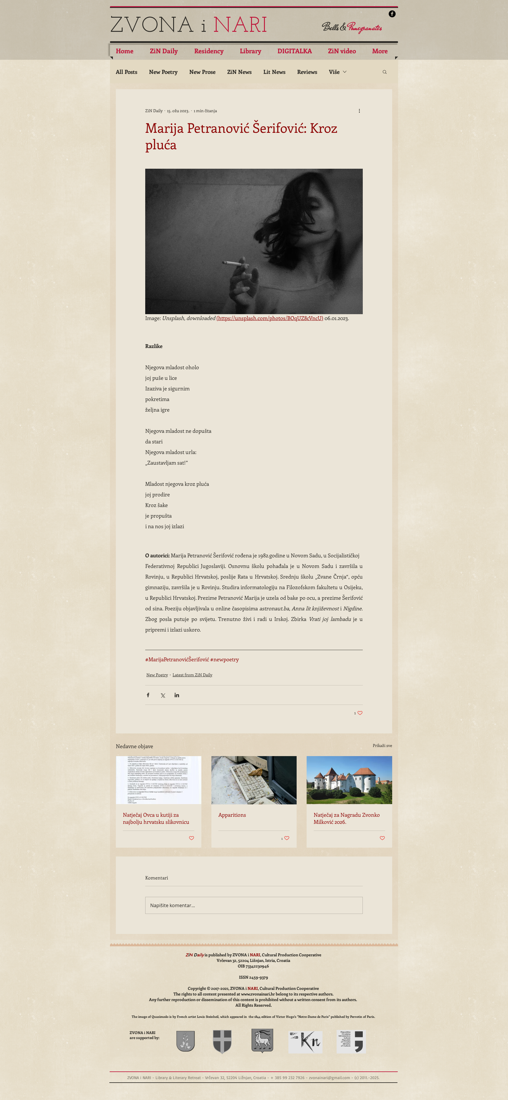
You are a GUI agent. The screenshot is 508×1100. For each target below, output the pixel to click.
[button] (384, 71)
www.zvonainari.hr (258, 994)
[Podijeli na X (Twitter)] (162, 695)
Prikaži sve (382, 745)
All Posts (126, 71)
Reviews (307, 71)
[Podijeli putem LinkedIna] (177, 695)
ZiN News (239, 71)
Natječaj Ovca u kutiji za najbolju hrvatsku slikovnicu (156, 818)
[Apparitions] (254, 780)
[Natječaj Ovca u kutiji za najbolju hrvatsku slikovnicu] (158, 780)
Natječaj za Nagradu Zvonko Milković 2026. (347, 818)
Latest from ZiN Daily (192, 674)
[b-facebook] (392, 13)
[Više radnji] (359, 110)
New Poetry (163, 71)
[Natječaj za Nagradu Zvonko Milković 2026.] (349, 780)
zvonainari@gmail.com (329, 1077)
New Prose (202, 71)
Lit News (274, 71)
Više (334, 71)
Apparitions (232, 814)
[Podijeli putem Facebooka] (148, 695)
